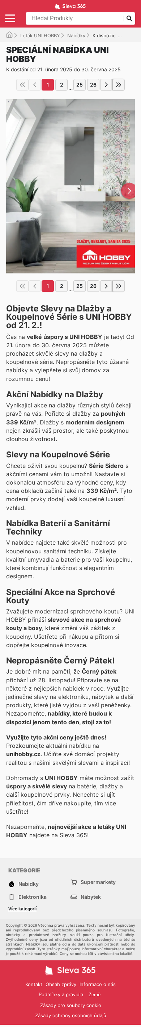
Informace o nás (98, 984)
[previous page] (35, 85)
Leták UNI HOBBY (40, 35)
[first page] (22, 85)
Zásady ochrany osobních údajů (70, 1015)
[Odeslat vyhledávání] (129, 18)
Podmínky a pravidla (61, 994)
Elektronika (32, 897)
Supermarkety (98, 882)
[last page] (118, 85)
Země (95, 994)
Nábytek (91, 897)
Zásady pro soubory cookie (70, 1005)
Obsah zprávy (61, 984)
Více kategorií (22, 908)
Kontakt (33, 984)
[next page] (106, 85)
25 (79, 84)
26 (93, 84)
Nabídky (76, 35)
